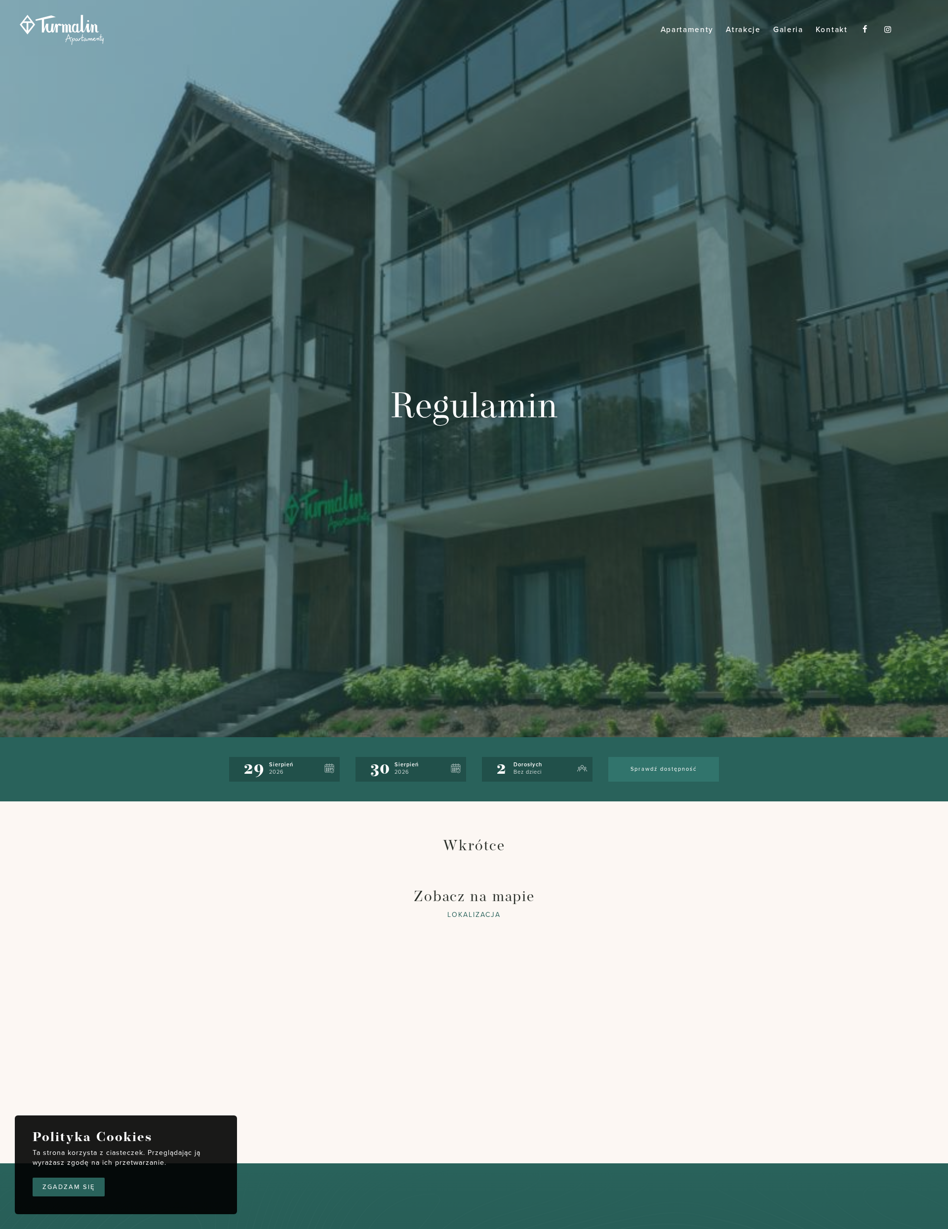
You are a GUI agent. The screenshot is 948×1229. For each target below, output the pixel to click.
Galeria (788, 29)
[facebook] (865, 30)
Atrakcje (743, 29)
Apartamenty (687, 29)
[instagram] (888, 30)
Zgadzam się (68, 1187)
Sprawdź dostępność (664, 769)
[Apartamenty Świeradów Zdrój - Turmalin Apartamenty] (62, 31)
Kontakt (832, 29)
